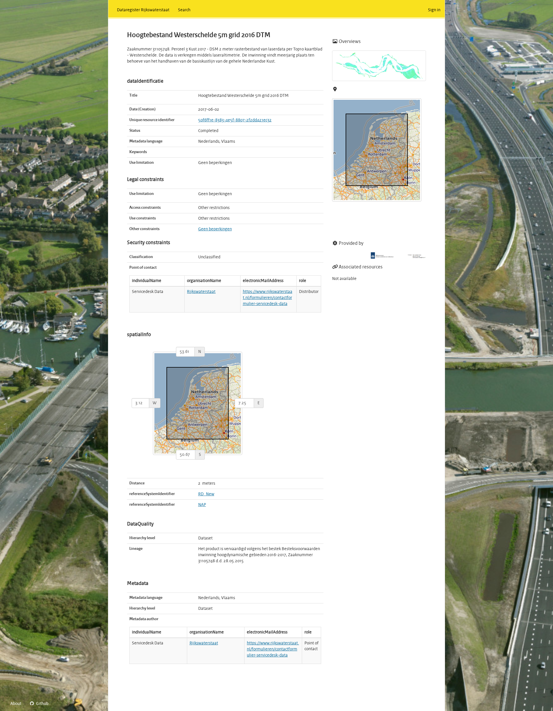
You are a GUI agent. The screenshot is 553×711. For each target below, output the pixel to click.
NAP (202, 505)
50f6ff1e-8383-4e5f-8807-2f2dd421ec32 (235, 120)
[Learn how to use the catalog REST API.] (57, 704)
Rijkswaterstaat (201, 292)
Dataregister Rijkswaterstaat (143, 10)
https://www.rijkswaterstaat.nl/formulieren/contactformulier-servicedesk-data (267, 298)
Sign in (434, 10)
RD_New (206, 494)
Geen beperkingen (215, 229)
